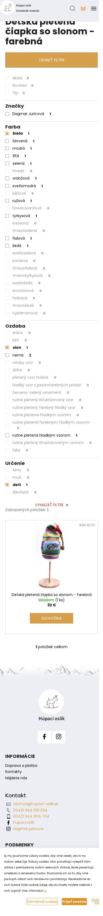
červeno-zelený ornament (40, 392)
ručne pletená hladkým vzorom (44, 435)
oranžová (24, 178)
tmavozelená (28, 230)
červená (23, 141)
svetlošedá (26, 283)
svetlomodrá (27, 186)
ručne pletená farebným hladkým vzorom (51, 425)
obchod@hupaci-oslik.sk (35, 804)
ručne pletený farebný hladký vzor (47, 407)
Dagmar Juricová (31, 113)
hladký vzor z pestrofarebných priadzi (50, 385)
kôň (19, 340)
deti (20, 484)
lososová (24, 223)
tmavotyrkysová (31, 275)
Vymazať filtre (49, 504)
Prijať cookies (74, 901)
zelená (21, 163)
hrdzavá (23, 298)
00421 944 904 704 (31, 816)
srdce (21, 332)
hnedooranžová (30, 208)
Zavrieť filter (51, 60)
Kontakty (13, 771)
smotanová (27, 290)
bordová (24, 260)
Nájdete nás (16, 778)
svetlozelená (28, 253)
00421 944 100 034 (30, 810)
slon (20, 347)
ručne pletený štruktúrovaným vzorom (52, 442)
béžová (23, 193)
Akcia (20, 78)
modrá (22, 148)
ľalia (20, 450)
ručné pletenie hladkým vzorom (45, 415)
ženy (20, 470)
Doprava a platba (21, 765)
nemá (21, 355)
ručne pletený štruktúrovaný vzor (46, 399)
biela (21, 133)
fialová (22, 238)
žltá (19, 155)
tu (45, 891)
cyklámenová (28, 313)
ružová (22, 200)
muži (20, 477)
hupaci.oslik (23, 822)
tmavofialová (28, 268)
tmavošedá (27, 305)
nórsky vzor (26, 362)
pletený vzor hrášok (34, 377)
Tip (18, 92)
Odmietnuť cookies (42, 901)
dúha (21, 370)
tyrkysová (24, 215)
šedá (20, 245)
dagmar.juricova (28, 828)
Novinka (23, 85)
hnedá (22, 170)
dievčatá (24, 492)
